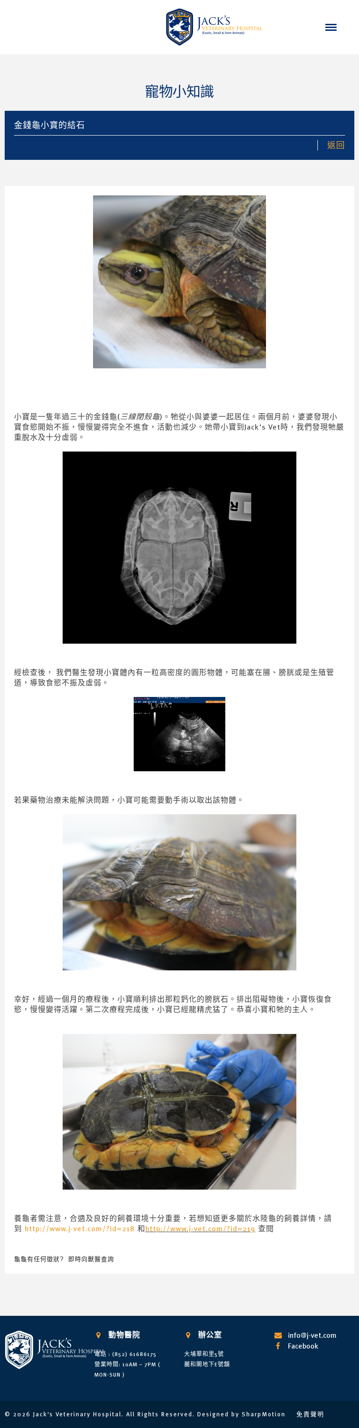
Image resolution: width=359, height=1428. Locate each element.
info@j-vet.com (312, 1335)
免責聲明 (310, 1414)
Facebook (303, 1346)
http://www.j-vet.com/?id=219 (200, 1228)
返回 (336, 145)
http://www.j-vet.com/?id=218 (80, 1228)
